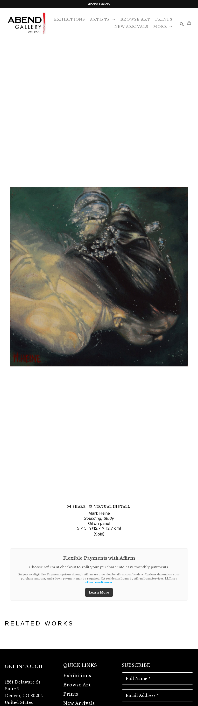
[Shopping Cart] (189, 23)
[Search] (182, 24)
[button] (103, 19)
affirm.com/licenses (99, 582)
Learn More (99, 592)
